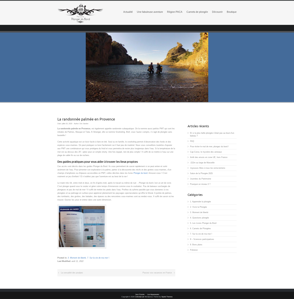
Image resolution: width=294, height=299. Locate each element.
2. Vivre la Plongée (198, 207)
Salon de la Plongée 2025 (201, 173)
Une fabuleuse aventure (150, 12)
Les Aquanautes (153, 294)
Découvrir (217, 12)
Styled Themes (167, 297)
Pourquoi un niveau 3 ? (200, 184)
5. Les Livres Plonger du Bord (203, 223)
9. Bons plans (196, 244)
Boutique (232, 12)
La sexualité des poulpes (72, 273)
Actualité (128, 12)
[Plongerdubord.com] (85, 13)
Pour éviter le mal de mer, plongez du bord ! (209, 146)
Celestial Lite (139, 297)
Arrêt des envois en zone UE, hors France (208, 157)
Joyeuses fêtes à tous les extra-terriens (207, 168)
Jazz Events (140, 294)
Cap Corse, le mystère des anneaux (206, 152)
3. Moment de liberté (77, 258)
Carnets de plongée (197, 12)
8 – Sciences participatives (202, 239)
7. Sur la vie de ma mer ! (98, 258)
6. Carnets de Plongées (200, 228)
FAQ (192, 141)
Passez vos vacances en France (157, 273)
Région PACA (174, 12)
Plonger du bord (140, 173)
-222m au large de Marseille (202, 162)
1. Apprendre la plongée (200, 201)
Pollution (194, 250)
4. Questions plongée (199, 218)
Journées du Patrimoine (200, 179)
